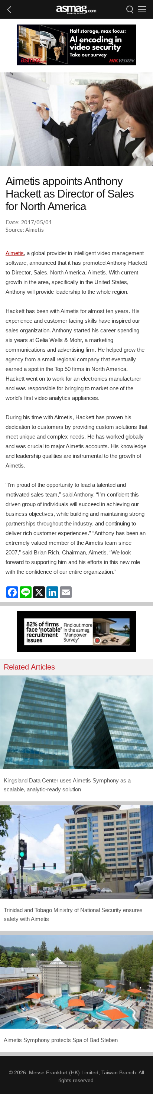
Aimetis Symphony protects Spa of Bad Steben (61, 1040)
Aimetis (15, 253)
